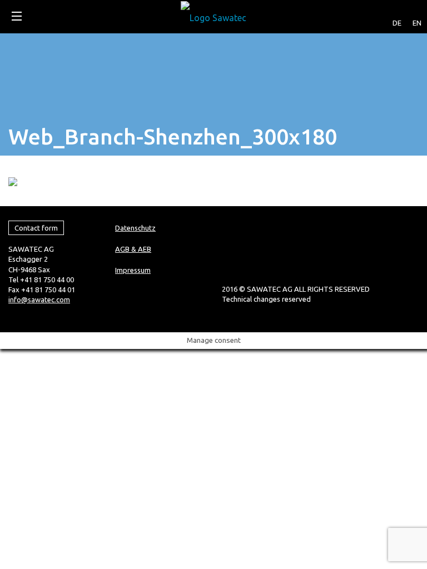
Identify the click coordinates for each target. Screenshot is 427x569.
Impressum (133, 270)
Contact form (36, 228)
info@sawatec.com (39, 299)
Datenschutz (135, 228)
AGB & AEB (133, 249)
